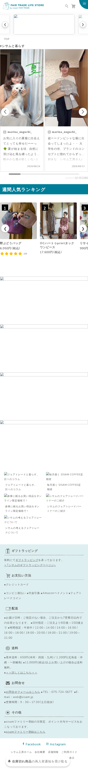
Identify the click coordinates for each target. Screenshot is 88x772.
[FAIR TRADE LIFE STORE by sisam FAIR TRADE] (23, 6)
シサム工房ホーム (21, 752)
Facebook (33, 744)
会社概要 (40, 752)
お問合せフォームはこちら (23, 692)
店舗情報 (53, 752)
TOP (6, 39)
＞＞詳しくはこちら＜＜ (21, 672)
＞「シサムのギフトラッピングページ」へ (30, 565)
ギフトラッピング (27, 560)
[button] (83, 112)
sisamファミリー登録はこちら (25, 731)
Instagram (58, 744)
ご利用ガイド (69, 752)
